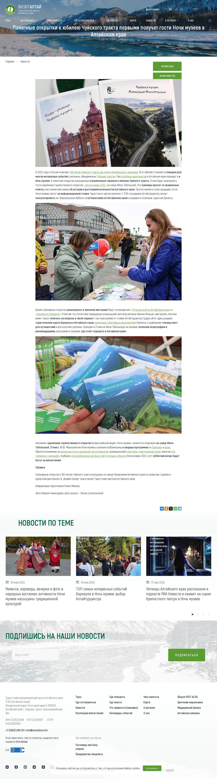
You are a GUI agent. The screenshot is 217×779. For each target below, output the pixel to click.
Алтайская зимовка (188, 713)
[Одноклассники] (166, 509)
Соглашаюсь (152, 768)
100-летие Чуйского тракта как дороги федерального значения (104, 172)
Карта (146, 702)
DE (181, 9)
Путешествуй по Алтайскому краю (150, 309)
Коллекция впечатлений (89, 713)
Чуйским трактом (106, 176)
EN (176, 9)
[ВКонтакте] (162, 509)
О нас (146, 713)
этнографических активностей (87, 456)
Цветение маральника (190, 702)
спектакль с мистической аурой (143, 451)
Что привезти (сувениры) (123, 707)
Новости (80, 707)
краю (167, 447)
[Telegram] (180, 509)
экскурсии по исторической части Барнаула (84, 451)
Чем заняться (151, 697)
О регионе (149, 707)
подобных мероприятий (133, 176)
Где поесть (115, 702)
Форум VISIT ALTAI (187, 697)
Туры (78, 697)
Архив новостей (167, 75)
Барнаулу (157, 447)
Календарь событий (120, 713)
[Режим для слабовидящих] (195, 9)
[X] (171, 509)
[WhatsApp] (175, 509)
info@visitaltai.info (37, 730)
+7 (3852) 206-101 (15, 730)
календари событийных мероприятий (115, 322)
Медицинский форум (189, 707)
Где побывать (117, 697)
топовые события (116, 456)
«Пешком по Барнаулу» (48, 314)
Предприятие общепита (89, 754)
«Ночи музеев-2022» (95, 185)
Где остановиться (86, 702)
